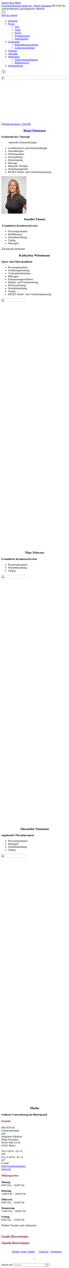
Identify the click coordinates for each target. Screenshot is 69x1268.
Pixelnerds (55, 1251)
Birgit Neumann (34, 130)
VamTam (44, 1251)
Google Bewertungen (14, 1236)
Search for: (7, 1264)
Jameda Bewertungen (15, 1242)
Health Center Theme (23, 1251)
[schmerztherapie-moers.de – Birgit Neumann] (26, 5)
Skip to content (9, 15)
